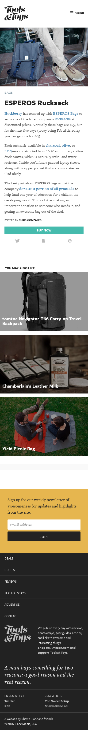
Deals (8, 558)
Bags (8, 92)
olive (66, 145)
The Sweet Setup (57, 701)
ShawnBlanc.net (57, 706)
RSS (7, 706)
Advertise (11, 604)
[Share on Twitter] (17, 241)
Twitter (9, 701)
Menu (77, 12)
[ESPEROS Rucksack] (44, 56)
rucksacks (63, 119)
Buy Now (44, 230)
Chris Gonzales (30, 220)
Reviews (10, 581)
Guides (9, 570)
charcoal (53, 145)
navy (8, 151)
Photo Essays (15, 593)
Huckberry (13, 113)
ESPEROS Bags (65, 113)
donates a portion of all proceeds (46, 188)
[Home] (16, 14)
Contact (11, 616)
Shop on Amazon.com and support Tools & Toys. (57, 650)
